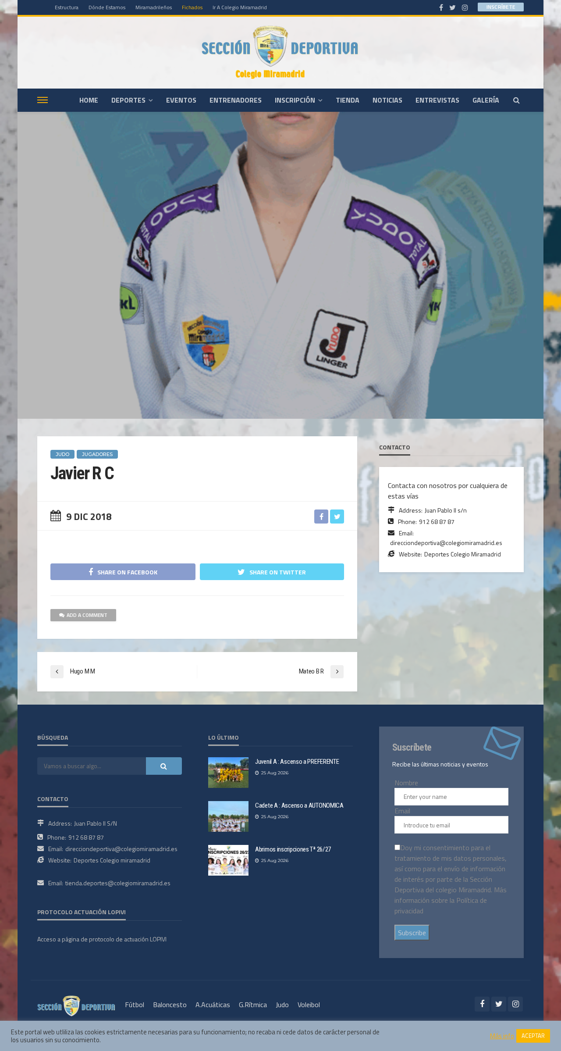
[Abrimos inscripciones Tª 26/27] (228, 860)
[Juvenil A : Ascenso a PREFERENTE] (228, 772)
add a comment (87, 615)
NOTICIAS (387, 100)
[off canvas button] (42, 100)
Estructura (66, 7)
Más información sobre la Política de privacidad (450, 900)
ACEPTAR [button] (533, 1035)
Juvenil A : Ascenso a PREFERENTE (297, 762)
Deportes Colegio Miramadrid (462, 554)
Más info (502, 1036)
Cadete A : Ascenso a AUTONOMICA (299, 805)
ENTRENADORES (235, 100)
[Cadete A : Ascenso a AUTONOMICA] (228, 816)
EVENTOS (181, 100)
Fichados (192, 7)
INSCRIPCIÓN (295, 100)
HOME (88, 100)
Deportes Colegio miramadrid (112, 860)
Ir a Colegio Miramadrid (240, 7)
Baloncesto (170, 1004)
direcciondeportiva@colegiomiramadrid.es (446, 542)
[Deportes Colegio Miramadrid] (280, 52)
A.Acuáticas (212, 1004)
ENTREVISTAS (437, 100)
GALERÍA (485, 100)
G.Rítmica (253, 1004)
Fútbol (134, 1004)
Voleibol (309, 1004)
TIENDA (347, 100)
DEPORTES (128, 100)
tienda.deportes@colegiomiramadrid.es (117, 882)
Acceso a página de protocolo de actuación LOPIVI (102, 939)
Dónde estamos (107, 7)
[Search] (516, 100)
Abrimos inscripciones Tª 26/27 (293, 849)
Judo (282, 1004)
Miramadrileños (153, 7)
